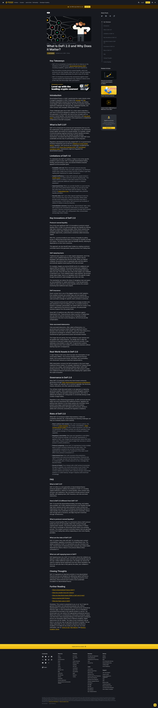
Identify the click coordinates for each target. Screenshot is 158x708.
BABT (74, 673)
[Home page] (9, 2)
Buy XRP (89, 686)
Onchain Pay (90, 662)
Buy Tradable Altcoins (92, 691)
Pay (73, 659)
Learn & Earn (90, 669)
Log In (142, 2)
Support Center (106, 674)
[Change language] (152, 2)
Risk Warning (60, 675)
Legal (59, 664)
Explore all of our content (78, 646)
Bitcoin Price (90, 672)
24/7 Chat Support (106, 672)
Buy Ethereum (90, 689)
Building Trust (60, 669)
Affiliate (104, 656)
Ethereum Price (91, 674)
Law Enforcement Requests (108, 687)
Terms (59, 666)
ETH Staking (75, 671)
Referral (104, 657)
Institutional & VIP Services (93, 659)
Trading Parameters (107, 684)
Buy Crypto (75, 657)
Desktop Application (62, 680)
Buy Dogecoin (90, 688)
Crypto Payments (76, 661)
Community (60, 673)
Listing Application (91, 657)
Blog (59, 671)
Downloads (60, 678)
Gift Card (74, 666)
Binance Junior (76, 662)
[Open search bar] (138, 2)
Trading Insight (106, 664)
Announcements (61, 659)
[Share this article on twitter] (102, 16)
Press (59, 662)
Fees (103, 678)
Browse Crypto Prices (92, 670)
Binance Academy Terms (64, 701)
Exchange (75, 656)
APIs (103, 680)
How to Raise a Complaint (108, 689)
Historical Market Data (107, 662)
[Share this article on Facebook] (106, 16)
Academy (75, 664)
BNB (103, 659)
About (59, 656)
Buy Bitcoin (90, 682)
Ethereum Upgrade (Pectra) (93, 681)
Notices (59, 676)
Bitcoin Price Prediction (92, 677)
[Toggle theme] (155, 2)
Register (147, 2)
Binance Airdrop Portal (107, 685)
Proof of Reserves (106, 666)
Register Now (109, 127)
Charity (74, 676)
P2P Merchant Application (93, 656)
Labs (89, 661)
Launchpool (75, 668)
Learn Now (87, 6)
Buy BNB (89, 684)
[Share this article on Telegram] (110, 16)
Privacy (59, 668)
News (59, 661)
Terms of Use (51, 701)
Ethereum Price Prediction (93, 679)
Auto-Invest (75, 669)
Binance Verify (105, 682)
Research (75, 675)
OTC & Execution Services (108, 661)
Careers (59, 657)
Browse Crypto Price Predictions (94, 675)
